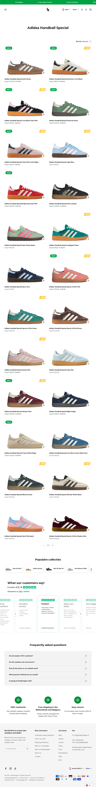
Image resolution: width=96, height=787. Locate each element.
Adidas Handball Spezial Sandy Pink (17, 370)
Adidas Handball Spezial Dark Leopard (62, 204)
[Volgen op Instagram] (10, 768)
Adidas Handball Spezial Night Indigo (62, 411)
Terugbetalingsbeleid (10, 778)
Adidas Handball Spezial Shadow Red (17, 411)
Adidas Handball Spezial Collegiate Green (64, 245)
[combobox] (89, 785)
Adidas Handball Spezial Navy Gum (17, 287)
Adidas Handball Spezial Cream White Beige (20, 453)
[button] (15, 614)
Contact (37, 756)
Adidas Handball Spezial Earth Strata (17, 79)
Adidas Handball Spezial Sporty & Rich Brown (65, 328)
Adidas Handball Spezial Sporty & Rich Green (20, 328)
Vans (60, 760)
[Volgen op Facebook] (5, 768)
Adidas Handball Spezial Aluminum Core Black (65, 79)
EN (89, 785)
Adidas (60, 739)
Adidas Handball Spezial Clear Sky (61, 370)
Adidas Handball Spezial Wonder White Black (65, 495)
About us (38, 753)
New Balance (63, 753)
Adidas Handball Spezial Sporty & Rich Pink (64, 287)
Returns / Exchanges (42, 746)
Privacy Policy (24, 778)
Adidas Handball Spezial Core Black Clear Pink (21, 120)
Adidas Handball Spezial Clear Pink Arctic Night (21, 162)
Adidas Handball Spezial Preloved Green (63, 120)
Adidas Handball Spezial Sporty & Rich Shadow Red (67, 536)
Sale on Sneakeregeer (42, 749)
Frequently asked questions (44, 735)
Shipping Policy (9, 780)
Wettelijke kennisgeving (36, 780)
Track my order (40, 739)
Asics (60, 749)
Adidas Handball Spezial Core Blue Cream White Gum (68, 453)
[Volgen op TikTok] (15, 768)
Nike (60, 735)
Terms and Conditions (37, 778)
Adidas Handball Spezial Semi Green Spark (19, 245)
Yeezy (60, 746)
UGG (60, 756)
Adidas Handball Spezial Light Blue (61, 162)
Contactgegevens (21, 780)
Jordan (60, 742)
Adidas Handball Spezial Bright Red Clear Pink (20, 204)
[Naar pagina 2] (52, 545)
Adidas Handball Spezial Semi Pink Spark (19, 536)
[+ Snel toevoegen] (43, 72)
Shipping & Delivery (42, 742)
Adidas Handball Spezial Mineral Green (18, 495)
